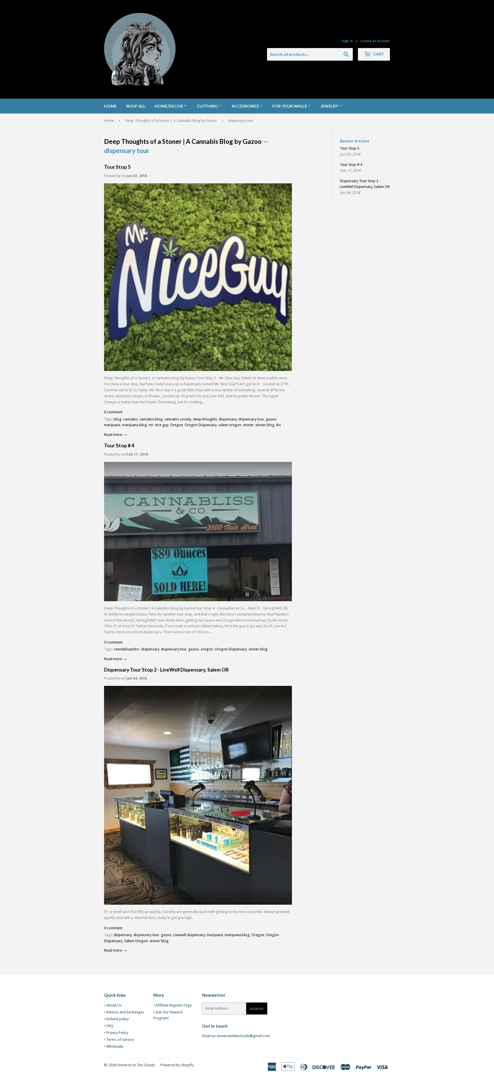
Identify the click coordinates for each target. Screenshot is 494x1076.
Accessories (246, 106)
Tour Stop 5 (117, 167)
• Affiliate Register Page (172, 1005)
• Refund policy (116, 1019)
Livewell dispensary (189, 935)
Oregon (176, 425)
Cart (378, 53)
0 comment (113, 412)
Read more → (115, 434)
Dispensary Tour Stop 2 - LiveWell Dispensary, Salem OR (166, 670)
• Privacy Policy (116, 1033)
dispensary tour (251, 419)
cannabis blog (151, 419)
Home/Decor (169, 106)
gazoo (271, 419)
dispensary (228, 419)
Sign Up (257, 1008)
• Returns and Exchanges (124, 1012)
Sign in (347, 41)
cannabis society (177, 419)
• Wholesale (113, 1046)
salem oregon (229, 425)
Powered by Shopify (177, 1065)
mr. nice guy (158, 425)
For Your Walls (290, 106)
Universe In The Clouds (136, 1065)
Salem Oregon (136, 941)
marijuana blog (134, 425)
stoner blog (264, 425)
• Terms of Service (119, 1039)
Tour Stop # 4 (119, 445)
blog (117, 419)
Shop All (135, 106)
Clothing (208, 106)
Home (110, 106)
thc (278, 425)
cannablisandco (127, 649)
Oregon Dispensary (201, 425)
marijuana (112, 425)
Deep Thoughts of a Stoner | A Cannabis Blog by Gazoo (171, 120)
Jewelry (329, 106)
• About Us (112, 1005)
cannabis (130, 419)
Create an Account (375, 41)
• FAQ (108, 1026)
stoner (248, 425)
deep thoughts (205, 419)
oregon (207, 649)
